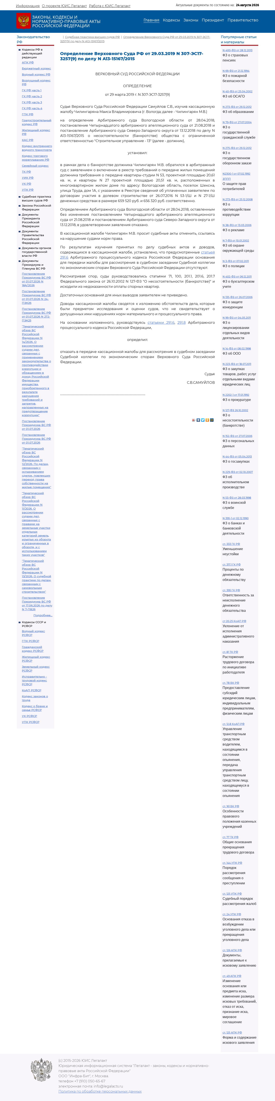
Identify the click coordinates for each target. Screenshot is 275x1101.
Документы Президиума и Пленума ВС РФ (33, 264)
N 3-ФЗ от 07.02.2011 (236, 261)
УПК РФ (28, 189)
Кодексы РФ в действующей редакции (32, 53)
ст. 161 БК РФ (231, 806)
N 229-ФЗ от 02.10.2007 (238, 472)
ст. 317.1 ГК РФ (232, 564)
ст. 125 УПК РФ (232, 893)
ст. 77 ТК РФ (230, 837)
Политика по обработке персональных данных (100, 1091)
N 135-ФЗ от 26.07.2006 (237, 297)
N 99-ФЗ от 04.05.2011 (237, 317)
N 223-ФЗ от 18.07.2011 (237, 364)
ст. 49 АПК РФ (232, 976)
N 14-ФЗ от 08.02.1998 (237, 348)
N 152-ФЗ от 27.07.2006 (237, 436)
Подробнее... (43, 615)
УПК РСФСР (30, 722)
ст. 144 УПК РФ (232, 862)
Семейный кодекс (35, 165)
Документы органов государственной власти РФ (36, 251)
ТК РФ (26, 171)
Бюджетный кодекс (36, 68)
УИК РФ (28, 177)
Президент (213, 20)
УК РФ (26, 183)
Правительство (243, 20)
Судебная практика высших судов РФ (92, 37)
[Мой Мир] (212, 419)
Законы (190, 20)
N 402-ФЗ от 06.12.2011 (237, 276)
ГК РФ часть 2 (32, 96)
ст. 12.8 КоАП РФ (233, 724)
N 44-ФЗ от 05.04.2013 (237, 456)
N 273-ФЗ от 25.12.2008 (238, 199)
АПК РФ (28, 62)
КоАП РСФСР (31, 690)
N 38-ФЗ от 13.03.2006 (237, 225)
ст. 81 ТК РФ (230, 652)
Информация (28, 6)
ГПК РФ (27, 114)
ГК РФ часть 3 (32, 102)
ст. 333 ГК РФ (231, 544)
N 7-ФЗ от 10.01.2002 (236, 240)
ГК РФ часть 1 (31, 90)
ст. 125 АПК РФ (232, 1032)
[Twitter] (203, 419)
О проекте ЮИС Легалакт (64, 6)
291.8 (181, 323)
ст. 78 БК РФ (231, 682)
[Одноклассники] (207, 419)
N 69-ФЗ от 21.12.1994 (236, 70)
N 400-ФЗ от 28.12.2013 (237, 50)
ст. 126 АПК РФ (232, 950)
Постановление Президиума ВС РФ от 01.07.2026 (36, 424)
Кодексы (171, 20)
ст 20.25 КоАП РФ (234, 621)
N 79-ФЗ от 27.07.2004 (237, 122)
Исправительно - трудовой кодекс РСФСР (34, 680)
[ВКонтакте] (198, 419)
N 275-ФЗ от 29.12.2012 (237, 148)
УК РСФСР (29, 716)
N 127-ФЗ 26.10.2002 (235, 410)
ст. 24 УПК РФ (232, 914)
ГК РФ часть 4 (32, 108)
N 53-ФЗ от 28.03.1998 (237, 497)
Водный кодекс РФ (36, 74)
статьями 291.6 (161, 323)
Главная (151, 20)
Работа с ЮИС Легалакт (109, 6)
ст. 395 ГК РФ (231, 590)
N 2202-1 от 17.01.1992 (236, 394)
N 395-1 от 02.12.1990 (236, 518)
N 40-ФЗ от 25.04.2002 (237, 91)
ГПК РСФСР (30, 641)
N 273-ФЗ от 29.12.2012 (237, 106)
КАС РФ (27, 140)
